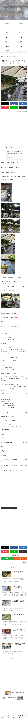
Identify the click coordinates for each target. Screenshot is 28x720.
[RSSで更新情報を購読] (20, 558)
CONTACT (20, 715)
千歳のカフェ (21, 509)
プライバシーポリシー (20, 713)
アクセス (10, 157)
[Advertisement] (14, 129)
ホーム (7, 713)
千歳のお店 (11, 509)
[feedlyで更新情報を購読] (7, 558)
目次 (9, 147)
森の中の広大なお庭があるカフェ (14, 151)
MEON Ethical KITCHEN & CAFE (15, 153)
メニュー (10, 155)
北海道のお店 (4, 509)
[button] (23, 107)
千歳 (16, 509)
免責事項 (7, 715)
